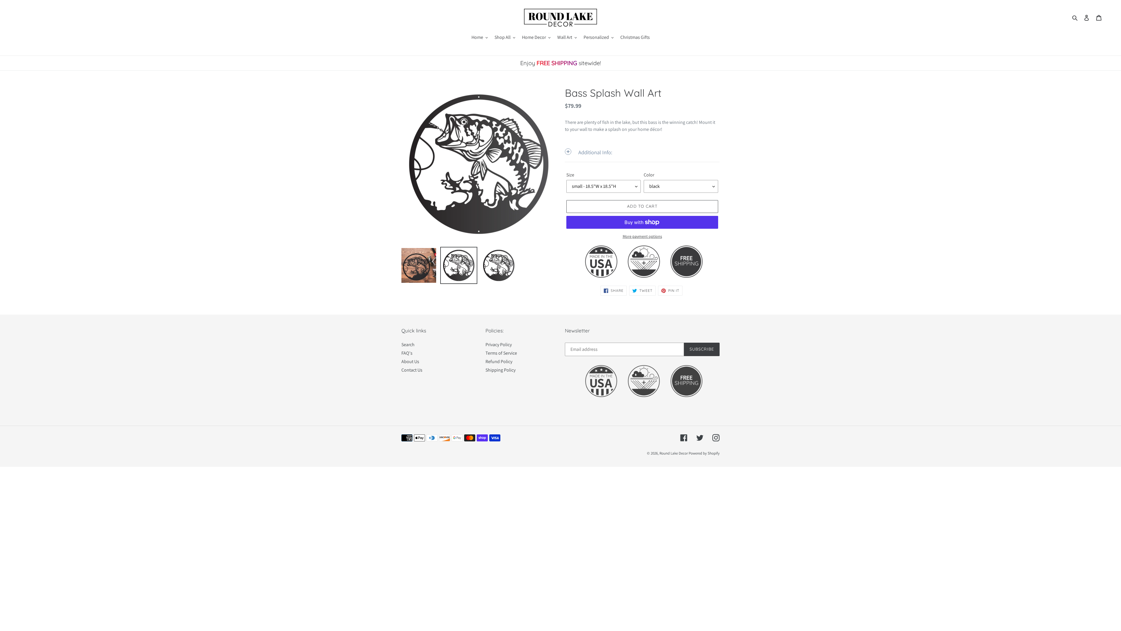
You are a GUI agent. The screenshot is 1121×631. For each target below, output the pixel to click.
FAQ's (406, 353)
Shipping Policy (500, 370)
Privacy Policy (498, 344)
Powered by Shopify (704, 453)
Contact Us (411, 370)
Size (570, 175)
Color (649, 175)
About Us (410, 361)
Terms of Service (501, 353)
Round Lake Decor (673, 453)
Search (408, 344)
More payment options (642, 236)
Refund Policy (498, 361)
